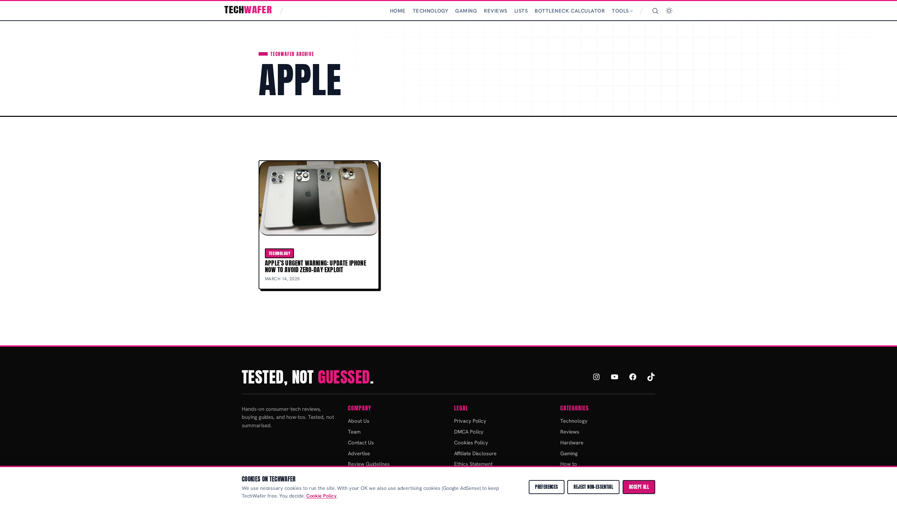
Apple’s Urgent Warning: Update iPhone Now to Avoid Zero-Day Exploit (315, 266)
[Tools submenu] (631, 10)
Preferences (546, 487)
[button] (669, 10)
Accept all (639, 487)
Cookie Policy (321, 496)
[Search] (655, 11)
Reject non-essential (593, 487)
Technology (279, 253)
